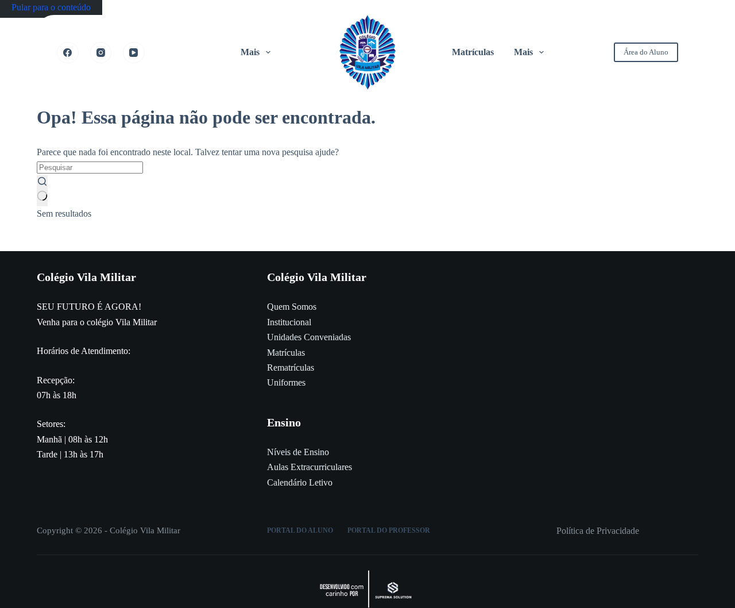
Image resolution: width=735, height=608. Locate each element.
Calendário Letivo (299, 482)
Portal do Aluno (300, 530)
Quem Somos (291, 306)
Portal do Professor (388, 530)
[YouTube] (134, 53)
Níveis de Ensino (298, 452)
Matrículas (473, 52)
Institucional (289, 322)
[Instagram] (101, 53)
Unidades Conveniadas (309, 337)
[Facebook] (68, 53)
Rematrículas (290, 367)
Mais (250, 52)
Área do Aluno (646, 52)
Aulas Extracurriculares (309, 467)
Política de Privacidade (597, 531)
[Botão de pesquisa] (42, 190)
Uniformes (286, 382)
